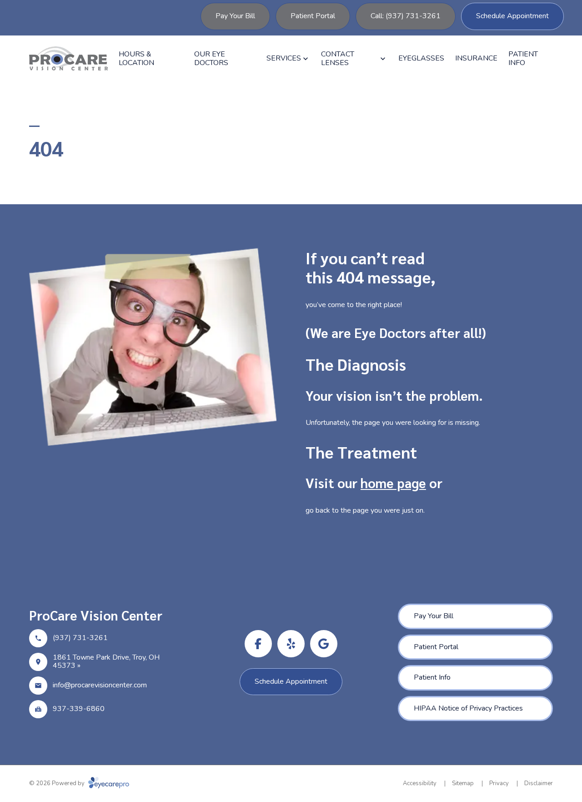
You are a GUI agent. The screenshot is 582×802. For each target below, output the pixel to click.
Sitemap (463, 783)
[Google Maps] (323, 643)
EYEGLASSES (421, 58)
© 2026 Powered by (57, 783)
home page (393, 482)
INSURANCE (476, 58)
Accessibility (419, 783)
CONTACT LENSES (337, 58)
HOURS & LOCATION (136, 58)
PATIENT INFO (523, 58)
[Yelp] (291, 643)
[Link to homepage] (68, 58)
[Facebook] (258, 643)
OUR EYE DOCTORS (211, 58)
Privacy (499, 783)
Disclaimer (538, 783)
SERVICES (283, 58)
